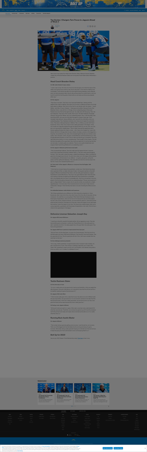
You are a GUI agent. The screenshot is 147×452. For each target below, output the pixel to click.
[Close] (145, 448)
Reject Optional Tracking (107, 448)
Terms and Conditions (46, 446)
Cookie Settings (20, 450)
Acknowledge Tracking (118, 448)
